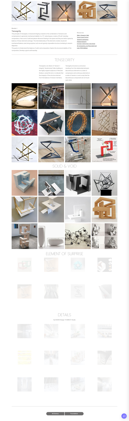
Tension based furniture (82, 37)
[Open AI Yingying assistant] (124, 416)
